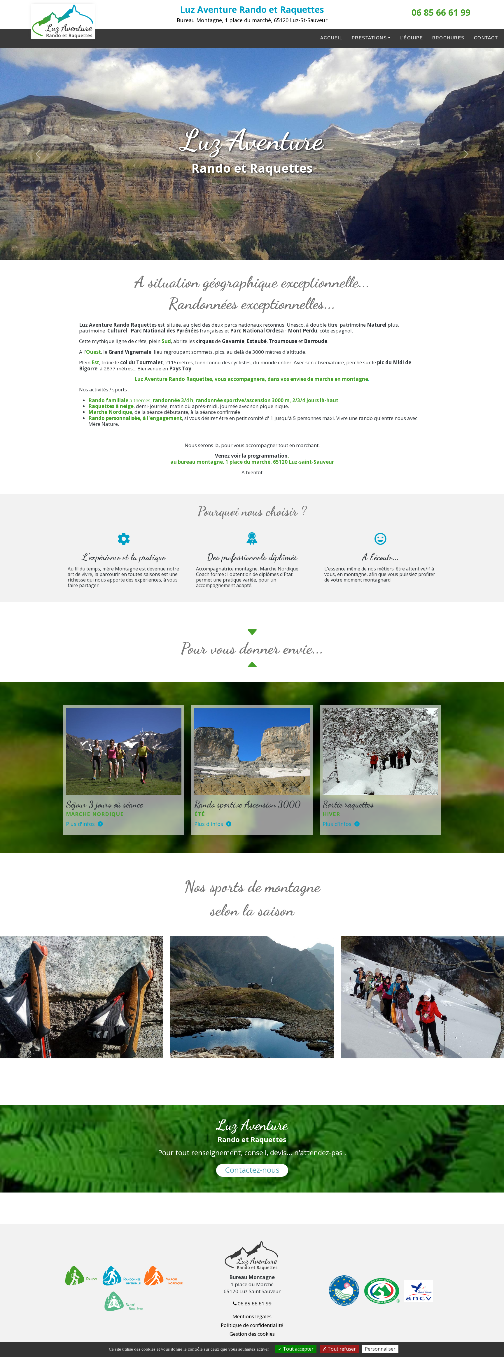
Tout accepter (298, 1349)
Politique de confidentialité (252, 1325)
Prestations (369, 37)
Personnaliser (380, 1349)
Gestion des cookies (252, 1333)
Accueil (331, 37)
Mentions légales (252, 1316)
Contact (486, 37)
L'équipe (411, 37)
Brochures (448, 37)
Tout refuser (341, 1349)
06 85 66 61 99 (441, 12)
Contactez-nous (252, 1170)
